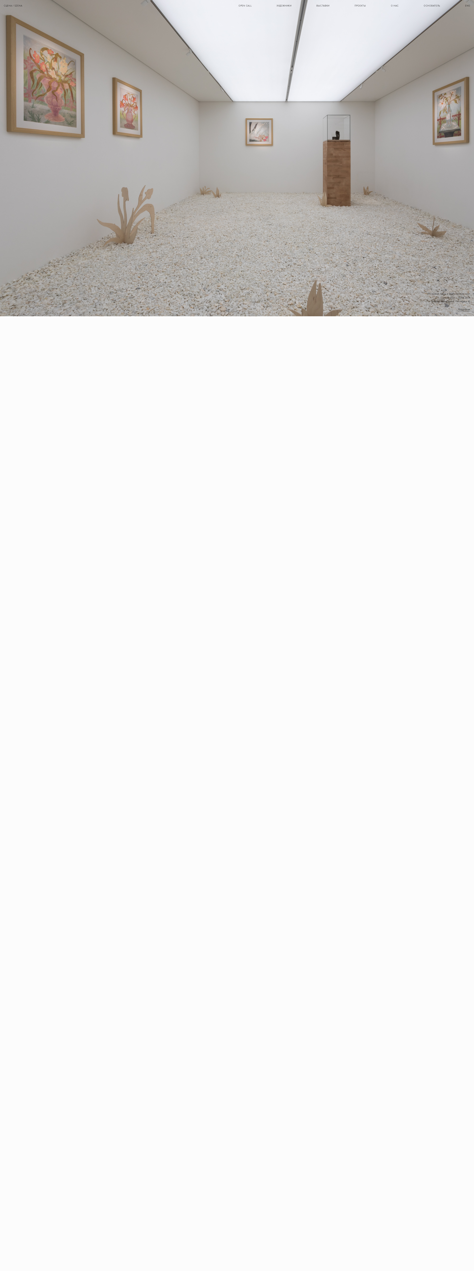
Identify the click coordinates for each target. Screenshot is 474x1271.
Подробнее (464, 309)
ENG (467, 5)
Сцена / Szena (13, 5)
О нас (395, 5)
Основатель (432, 5)
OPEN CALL (245, 5)
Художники (284, 5)
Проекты (360, 5)
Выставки (323, 5)
